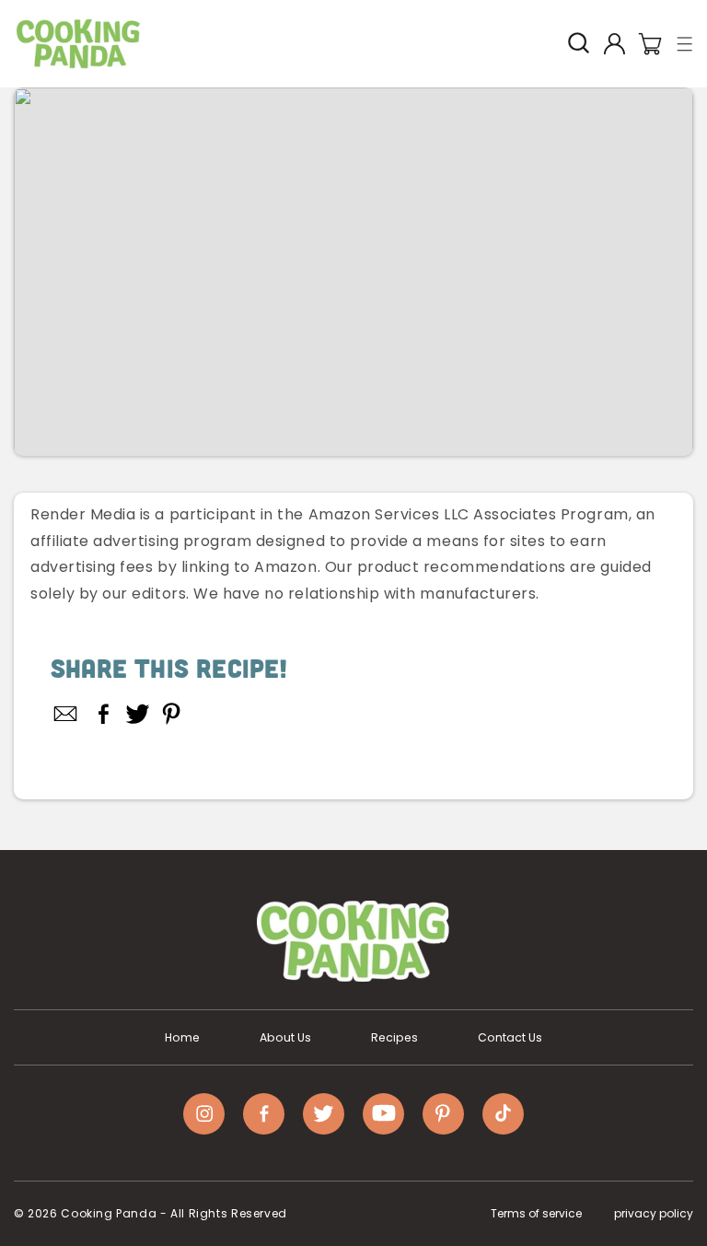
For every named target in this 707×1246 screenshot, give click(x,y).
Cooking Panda (108, 1213)
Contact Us (510, 1037)
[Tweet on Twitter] (137, 714)
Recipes (394, 1037)
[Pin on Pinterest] (171, 714)
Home (182, 1037)
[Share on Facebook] (103, 714)
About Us (285, 1037)
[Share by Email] (66, 714)
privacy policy (653, 1213)
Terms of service (536, 1213)
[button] (685, 44)
